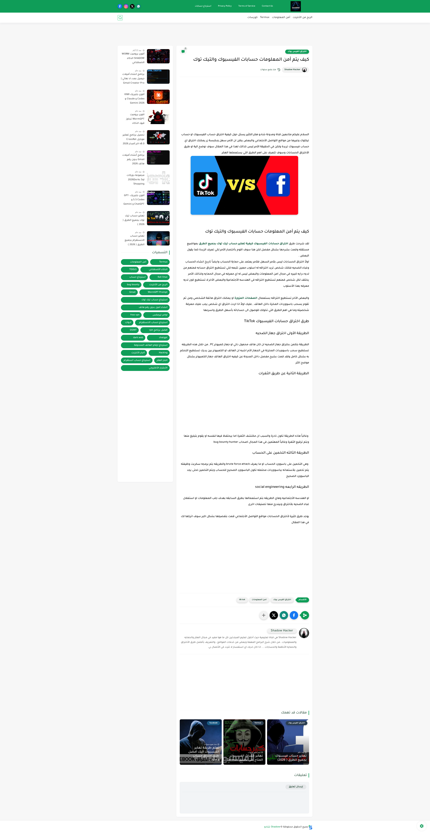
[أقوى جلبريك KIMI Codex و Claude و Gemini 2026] (158, 97)
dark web (138, 337)
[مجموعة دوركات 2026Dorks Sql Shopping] (158, 177)
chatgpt (163, 337)
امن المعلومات (259, 600)
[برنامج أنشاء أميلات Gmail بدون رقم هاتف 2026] (158, 157)
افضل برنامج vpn (158, 330)
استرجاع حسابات (203, 6)
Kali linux (162, 277)
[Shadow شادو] (296, 6)
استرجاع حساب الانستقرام (153, 322)
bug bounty (133, 284)
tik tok (242, 600)
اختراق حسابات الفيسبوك (271, 243)
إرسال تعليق (296, 787)
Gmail (132, 292)
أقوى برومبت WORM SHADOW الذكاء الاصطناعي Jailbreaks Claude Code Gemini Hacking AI (133, 59)
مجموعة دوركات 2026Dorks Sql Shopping (135, 179)
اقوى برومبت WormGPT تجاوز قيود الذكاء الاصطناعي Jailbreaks (135, 119)
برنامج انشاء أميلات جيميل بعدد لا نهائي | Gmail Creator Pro (132, 78)
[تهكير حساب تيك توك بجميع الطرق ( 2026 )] (158, 218)
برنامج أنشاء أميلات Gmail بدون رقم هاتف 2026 (133, 159)
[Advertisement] (215, 33)
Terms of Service (246, 6)
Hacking (163, 353)
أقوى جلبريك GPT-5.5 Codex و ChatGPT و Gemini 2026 (133, 200)
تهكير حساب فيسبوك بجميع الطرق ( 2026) (291, 758)
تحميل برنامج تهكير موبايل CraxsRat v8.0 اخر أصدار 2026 (133, 139)
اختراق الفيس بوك (297, 51)
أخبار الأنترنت (138, 353)
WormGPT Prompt (157, 292)
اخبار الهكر (162, 360)
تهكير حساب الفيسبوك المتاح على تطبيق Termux (245, 758)
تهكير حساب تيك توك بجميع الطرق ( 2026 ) (133, 220)
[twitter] (132, 6)
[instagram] (126, 6)
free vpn (134, 315)
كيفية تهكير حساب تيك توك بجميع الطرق (226, 243)
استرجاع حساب (137, 277)
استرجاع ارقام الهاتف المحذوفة (150, 345)
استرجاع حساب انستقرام (137, 360)
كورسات (252, 17)
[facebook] (120, 6)
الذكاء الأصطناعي (158, 269)
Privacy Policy (225, 6)
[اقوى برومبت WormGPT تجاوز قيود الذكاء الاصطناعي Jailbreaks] (158, 117)
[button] (294, 615)
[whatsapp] (138, 6)
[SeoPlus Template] (310, 827)
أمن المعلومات (281, 17)
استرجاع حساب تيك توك (154, 300)
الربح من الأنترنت (302, 17)
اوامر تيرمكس (160, 315)
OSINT (133, 330)
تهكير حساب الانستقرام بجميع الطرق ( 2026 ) (134, 240)
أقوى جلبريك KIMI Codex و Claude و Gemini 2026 (134, 99)
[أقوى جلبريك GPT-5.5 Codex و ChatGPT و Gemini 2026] (158, 198)
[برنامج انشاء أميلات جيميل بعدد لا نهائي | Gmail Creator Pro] (158, 76)
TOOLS (133, 269)
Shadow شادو (272, 827)
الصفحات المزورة (245, 298)
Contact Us (267, 6)
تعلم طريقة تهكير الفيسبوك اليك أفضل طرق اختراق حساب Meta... (203, 754)
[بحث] (120, 17)
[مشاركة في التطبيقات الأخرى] (264, 615)
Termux (264, 17)
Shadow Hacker (292, 70)
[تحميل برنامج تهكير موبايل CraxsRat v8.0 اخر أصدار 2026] (158, 137)
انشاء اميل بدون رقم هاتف (153, 307)
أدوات (128, 322)
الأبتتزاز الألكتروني (158, 368)
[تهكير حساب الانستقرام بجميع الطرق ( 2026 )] (158, 238)
